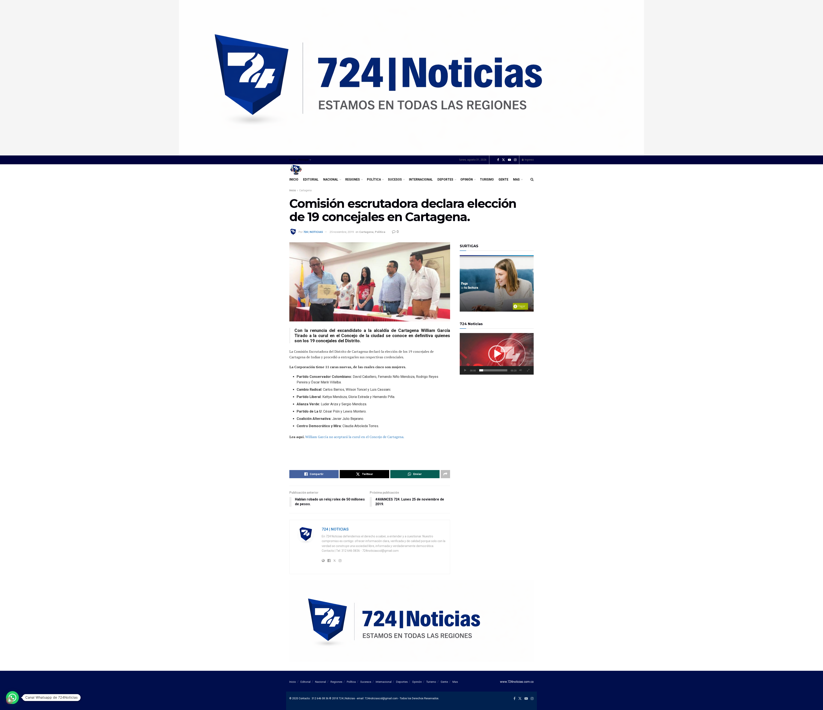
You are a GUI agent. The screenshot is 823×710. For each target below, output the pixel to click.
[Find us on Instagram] (515, 159)
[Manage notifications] (9, 700)
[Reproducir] (465, 370)
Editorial (310, 179)
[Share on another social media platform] (445, 474)
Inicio (292, 159)
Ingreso (529, 159)
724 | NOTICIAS (313, 232)
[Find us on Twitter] (503, 159)
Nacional (330, 179)
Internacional (421, 179)
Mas (516, 179)
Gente (503, 179)
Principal (303, 159)
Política (374, 179)
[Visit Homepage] (296, 169)
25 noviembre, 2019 (342, 232)
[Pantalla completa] (528, 370)
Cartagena (305, 190)
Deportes (445, 179)
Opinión (466, 179)
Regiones (352, 179)
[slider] (493, 370)
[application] (497, 354)
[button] (496, 353)
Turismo (487, 179)
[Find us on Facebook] (498, 159)
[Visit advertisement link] (411, 77)
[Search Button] (532, 179)
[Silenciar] (520, 370)
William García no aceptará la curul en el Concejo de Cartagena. (354, 436)
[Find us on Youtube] (509, 159)
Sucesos (395, 179)
